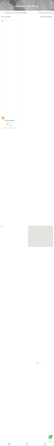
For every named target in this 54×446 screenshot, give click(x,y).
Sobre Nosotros (4, 352)
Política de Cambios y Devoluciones (9, 360)
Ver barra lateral (7, 16)
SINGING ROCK (9, 122)
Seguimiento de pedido (33, 355)
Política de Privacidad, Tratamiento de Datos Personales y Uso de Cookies (11, 365)
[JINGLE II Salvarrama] (10, 69)
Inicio (2, 12)
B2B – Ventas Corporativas (34, 357)
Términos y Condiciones (6, 362)
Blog (2, 369)
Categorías (26, 9)
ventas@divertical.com (8, 344)
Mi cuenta (30, 352)
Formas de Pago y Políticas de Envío (9, 357)
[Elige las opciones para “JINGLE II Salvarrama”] (3, 118)
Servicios (3, 355)
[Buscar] (49, 2)
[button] (40, 236)
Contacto (3, 371)
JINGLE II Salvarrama (10, 120)
